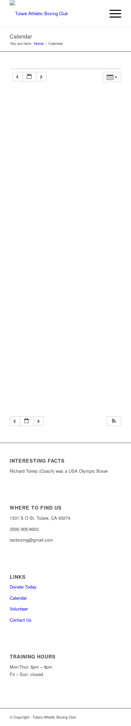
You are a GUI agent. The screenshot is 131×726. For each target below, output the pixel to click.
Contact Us (21, 620)
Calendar (21, 36)
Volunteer (19, 608)
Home (39, 43)
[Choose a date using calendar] (30, 77)
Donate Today (23, 587)
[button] (114, 421)
